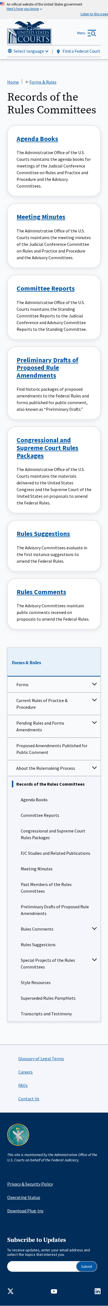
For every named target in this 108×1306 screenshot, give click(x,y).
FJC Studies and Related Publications (55, 853)
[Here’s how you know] (54, 9)
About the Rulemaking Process (45, 768)
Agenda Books (34, 799)
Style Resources (36, 982)
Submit (86, 1266)
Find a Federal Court (81, 51)
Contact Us (28, 1098)
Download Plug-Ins (25, 1210)
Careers (25, 1072)
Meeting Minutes (37, 869)
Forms (22, 684)
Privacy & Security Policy (30, 1184)
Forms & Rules (26, 663)
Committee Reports (40, 815)
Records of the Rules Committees (50, 784)
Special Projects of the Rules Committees (48, 963)
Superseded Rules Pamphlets (48, 998)
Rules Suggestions (38, 944)
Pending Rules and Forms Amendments (40, 726)
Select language (29, 51)
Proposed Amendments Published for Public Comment (52, 749)
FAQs (23, 1085)
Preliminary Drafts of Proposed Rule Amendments (55, 910)
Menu (81, 33)
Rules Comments (37, 929)
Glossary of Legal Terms (41, 1058)
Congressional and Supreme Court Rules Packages (53, 834)
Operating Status (23, 1197)
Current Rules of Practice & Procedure (42, 704)
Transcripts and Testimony (46, 1013)
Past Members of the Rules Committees (46, 888)
